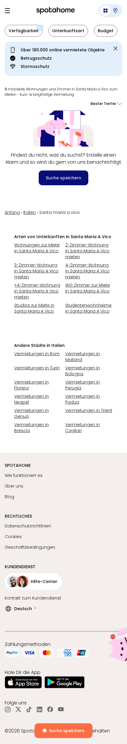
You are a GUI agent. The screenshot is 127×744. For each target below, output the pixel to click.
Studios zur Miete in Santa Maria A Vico (34, 308)
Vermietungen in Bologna (82, 371)
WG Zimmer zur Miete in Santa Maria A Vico (87, 288)
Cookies (13, 537)
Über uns (14, 486)
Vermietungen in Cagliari (82, 427)
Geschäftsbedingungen (30, 547)
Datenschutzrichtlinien (28, 526)
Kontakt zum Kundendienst (33, 598)
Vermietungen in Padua (82, 399)
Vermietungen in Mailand (82, 357)
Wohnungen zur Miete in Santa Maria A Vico (37, 248)
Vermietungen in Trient (88, 410)
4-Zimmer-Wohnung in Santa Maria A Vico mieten (87, 271)
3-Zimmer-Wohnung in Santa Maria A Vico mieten (36, 271)
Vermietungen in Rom (37, 354)
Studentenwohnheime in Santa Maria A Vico (88, 308)
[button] (110, 10)
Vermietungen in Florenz (31, 385)
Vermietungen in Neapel (31, 399)
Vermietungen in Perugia (82, 385)
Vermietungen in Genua (31, 413)
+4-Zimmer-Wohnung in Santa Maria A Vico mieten (37, 291)
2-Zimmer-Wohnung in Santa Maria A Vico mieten (87, 251)
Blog (9, 497)
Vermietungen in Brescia (31, 427)
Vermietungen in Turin (37, 368)
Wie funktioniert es (24, 475)
